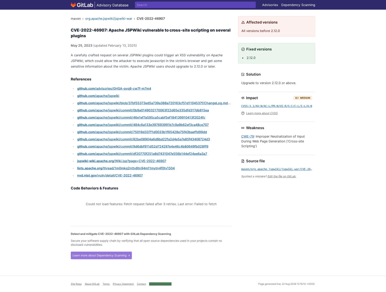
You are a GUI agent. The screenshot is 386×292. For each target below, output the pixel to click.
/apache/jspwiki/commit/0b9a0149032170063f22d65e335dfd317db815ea (143, 110)
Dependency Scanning (298, 5)
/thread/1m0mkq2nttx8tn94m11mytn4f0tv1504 (126, 168)
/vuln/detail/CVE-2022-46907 (110, 175)
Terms (106, 283)
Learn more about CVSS (262, 113)
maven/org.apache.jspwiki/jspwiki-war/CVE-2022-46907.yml (285, 169)
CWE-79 (247, 136)
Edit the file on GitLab (282, 176)
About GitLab (92, 283)
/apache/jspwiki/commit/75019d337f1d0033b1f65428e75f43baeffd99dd (142, 132)
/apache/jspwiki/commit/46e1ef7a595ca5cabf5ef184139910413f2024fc (141, 117)
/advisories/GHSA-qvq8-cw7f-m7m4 (114, 88)
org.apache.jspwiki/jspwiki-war (108, 18)
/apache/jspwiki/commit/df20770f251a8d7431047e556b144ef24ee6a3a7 (142, 154)
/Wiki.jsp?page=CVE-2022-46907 (121, 161)
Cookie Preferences (160, 283)
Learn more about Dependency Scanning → (101, 255)
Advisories (270, 5)
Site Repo (76, 283)
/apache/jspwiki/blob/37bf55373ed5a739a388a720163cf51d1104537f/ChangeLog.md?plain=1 (159, 103)
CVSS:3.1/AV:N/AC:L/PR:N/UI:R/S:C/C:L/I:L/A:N (276, 106)
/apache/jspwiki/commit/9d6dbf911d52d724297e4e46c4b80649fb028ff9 (142, 146)
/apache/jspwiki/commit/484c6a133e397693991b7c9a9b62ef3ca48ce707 (143, 125)
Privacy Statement (123, 283)
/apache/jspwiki (98, 96)
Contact (141, 283)
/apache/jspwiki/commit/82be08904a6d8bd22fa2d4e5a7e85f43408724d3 (143, 139)
